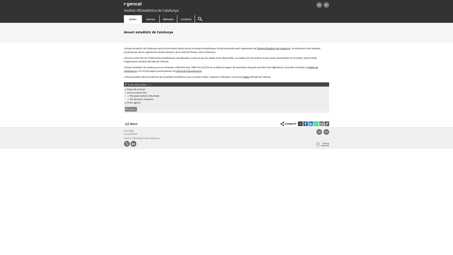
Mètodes (168, 19)
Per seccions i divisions (141, 99)
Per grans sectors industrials (144, 95)
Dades (133, 19)
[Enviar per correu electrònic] (321, 123)
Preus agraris (134, 102)
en (326, 5)
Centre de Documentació (188, 71)
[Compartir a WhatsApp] (316, 123)
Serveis (150, 19)
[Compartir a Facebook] (305, 123)
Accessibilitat (130, 133)
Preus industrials (137, 92)
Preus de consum (136, 89)
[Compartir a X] (300, 123)
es (319, 5)
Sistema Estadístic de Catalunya (273, 48)
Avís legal (128, 130)
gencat (165, 5)
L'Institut (186, 19)
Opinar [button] (134, 123)
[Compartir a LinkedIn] (311, 123)
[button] (327, 123)
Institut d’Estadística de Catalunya (151, 10)
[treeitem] (226, 89)
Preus (131, 109)
